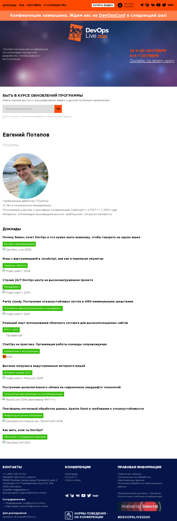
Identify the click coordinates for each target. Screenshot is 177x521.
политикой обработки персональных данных (46, 117)
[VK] (153, 6)
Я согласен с (39, 117)
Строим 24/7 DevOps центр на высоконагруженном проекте (48, 280)
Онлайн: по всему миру (152, 61)
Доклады (9, 5)
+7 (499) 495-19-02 (14, 474)
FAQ (21, 5)
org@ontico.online (34, 503)
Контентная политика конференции (140, 496)
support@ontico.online (32, 493)
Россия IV (71, 477)
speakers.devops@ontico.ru (19, 517)
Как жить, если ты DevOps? (23, 430)
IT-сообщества (55, 5)
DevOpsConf (112, 15)
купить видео (103, 5)
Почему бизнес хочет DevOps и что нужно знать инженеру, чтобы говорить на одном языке (71, 237)
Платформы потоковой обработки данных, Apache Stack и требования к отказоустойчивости (73, 409)
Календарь (71, 474)
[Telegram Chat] (141, 5)
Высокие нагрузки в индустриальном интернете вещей (44, 366)
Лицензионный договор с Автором (139, 493)
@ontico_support (25, 477)
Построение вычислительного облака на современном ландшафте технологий (62, 387)
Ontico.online (73, 480)
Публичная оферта (129, 474)
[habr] (171, 5)
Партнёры (34, 5)
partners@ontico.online (34, 506)
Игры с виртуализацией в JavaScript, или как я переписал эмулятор (53, 259)
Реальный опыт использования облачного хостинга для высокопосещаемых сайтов (65, 323)
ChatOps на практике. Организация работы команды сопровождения (55, 344)
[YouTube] (158, 6)
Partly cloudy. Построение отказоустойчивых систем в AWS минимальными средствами (68, 301)
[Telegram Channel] (147, 6)
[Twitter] (164, 6)
